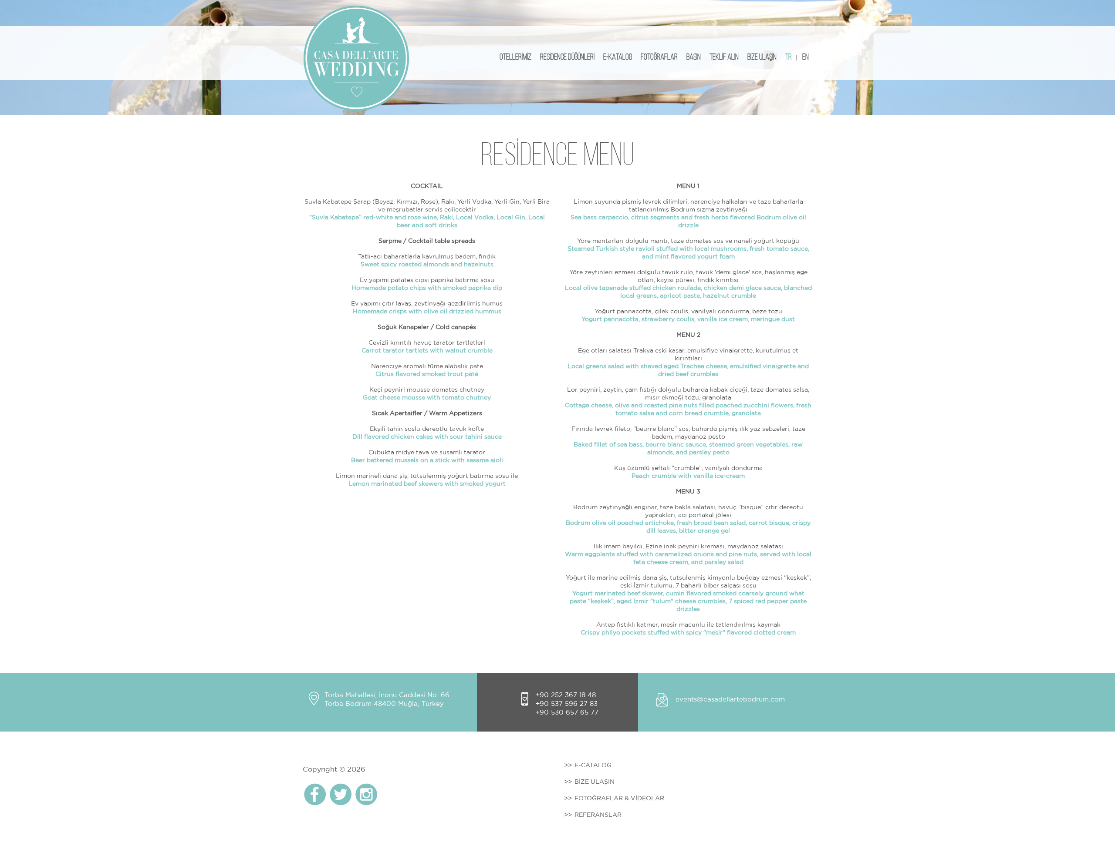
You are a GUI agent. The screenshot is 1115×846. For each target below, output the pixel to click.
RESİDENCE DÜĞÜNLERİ (567, 57)
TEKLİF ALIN (724, 57)
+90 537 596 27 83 (567, 703)
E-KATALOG (617, 57)
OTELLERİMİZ (515, 57)
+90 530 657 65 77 (567, 712)
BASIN (693, 57)
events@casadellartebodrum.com (730, 699)
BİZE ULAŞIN (762, 57)
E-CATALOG (593, 765)
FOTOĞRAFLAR (659, 57)
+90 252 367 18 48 (566, 694)
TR (788, 57)
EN (805, 57)
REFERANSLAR (598, 814)
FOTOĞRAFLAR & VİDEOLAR (619, 798)
